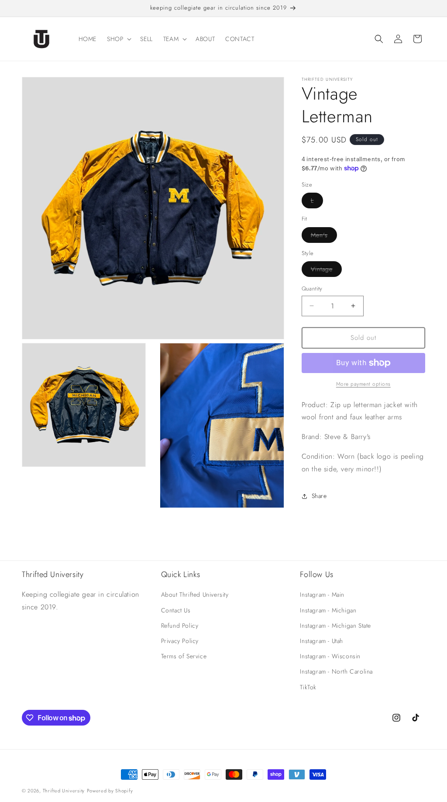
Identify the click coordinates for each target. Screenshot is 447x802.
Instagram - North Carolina (336, 671)
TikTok (308, 687)
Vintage (326, 270)
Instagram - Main (322, 594)
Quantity (312, 288)
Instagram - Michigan (328, 610)
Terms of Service (184, 656)
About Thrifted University (195, 594)
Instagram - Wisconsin (330, 656)
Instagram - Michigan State (335, 625)
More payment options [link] (363, 384)
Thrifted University (64, 790)
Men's (324, 236)
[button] (118, 39)
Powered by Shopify (110, 790)
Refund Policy (180, 625)
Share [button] (319, 495)
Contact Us (176, 610)
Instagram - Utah (321, 640)
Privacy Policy (180, 640)
